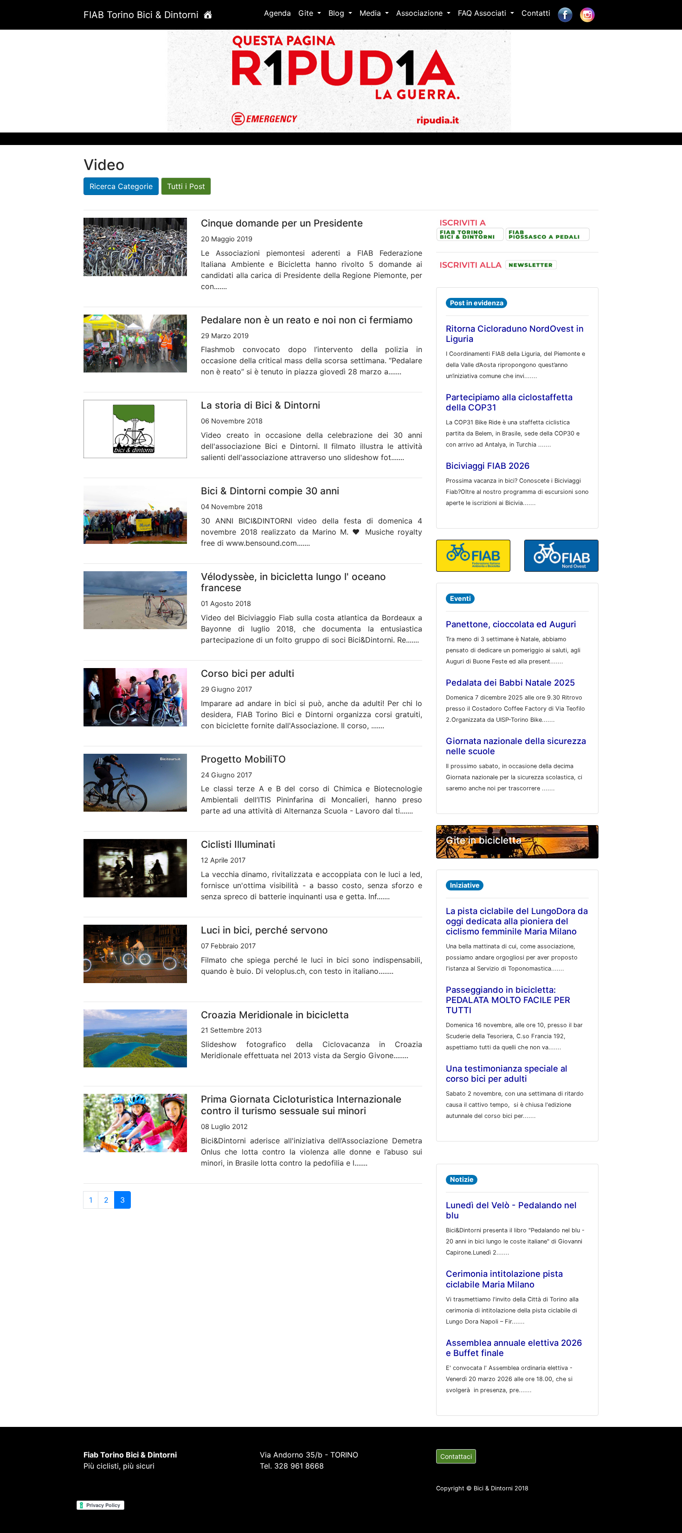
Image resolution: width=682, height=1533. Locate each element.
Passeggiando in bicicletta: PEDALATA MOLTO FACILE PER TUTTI (508, 999)
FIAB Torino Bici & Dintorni (142, 14)
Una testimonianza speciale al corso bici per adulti (506, 1073)
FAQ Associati (483, 13)
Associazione (420, 13)
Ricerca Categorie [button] (121, 186)
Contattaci (456, 1456)
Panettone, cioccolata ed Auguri (511, 624)
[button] (51, 79)
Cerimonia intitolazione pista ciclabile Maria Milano (504, 1278)
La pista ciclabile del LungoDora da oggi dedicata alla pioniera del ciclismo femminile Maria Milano (517, 921)
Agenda (277, 13)
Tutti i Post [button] (186, 186)
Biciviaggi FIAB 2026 (488, 466)
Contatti (535, 13)
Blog (337, 13)
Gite (306, 13)
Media (371, 13)
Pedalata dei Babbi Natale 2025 (510, 682)
